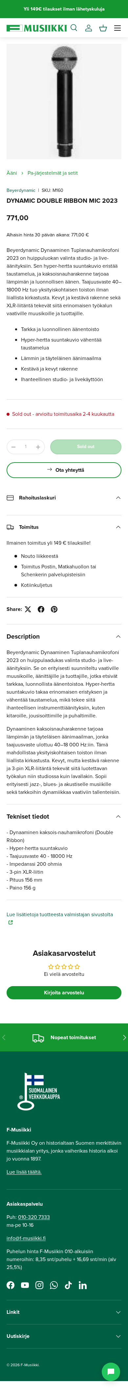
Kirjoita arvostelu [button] (64, 992)
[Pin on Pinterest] (54, 609)
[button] (103, 28)
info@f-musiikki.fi (26, 1238)
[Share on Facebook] (41, 609)
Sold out (86, 446)
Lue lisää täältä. (24, 1172)
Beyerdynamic (21, 190)
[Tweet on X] (27, 609)
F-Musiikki (30, 1365)
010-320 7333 (34, 1217)
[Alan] (111, 1372)
